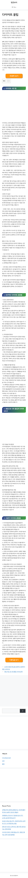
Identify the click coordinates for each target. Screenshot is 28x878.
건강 (3, 761)
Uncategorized (6, 758)
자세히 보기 (14, 76)
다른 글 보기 (14, 660)
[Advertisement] (14, 106)
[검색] (22, 711)
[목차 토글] (7, 81)
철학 (3, 764)
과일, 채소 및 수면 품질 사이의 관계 (13, 672)
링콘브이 (14, 2)
